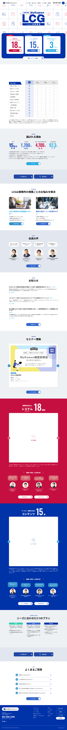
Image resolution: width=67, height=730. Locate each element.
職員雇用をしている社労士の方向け (38, 715)
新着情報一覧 (33, 324)
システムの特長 (35, 709)
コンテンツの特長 (36, 711)
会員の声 (49, 715)
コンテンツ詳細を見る (25, 603)
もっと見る (33, 698)
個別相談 (49, 3)
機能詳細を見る (25, 497)
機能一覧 (34, 717)
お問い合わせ (33, 3)
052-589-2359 (8, 716)
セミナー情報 (28, 3)
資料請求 (39, 3)
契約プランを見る (33, 642)
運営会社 (49, 711)
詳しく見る (33, 163)
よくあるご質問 (50, 713)
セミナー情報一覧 (33, 392)
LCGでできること (36, 707)
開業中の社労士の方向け (37, 713)
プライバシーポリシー (61, 727)
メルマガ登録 (44, 3)
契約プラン (49, 707)
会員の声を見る (41, 497)
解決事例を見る (16, 223)
